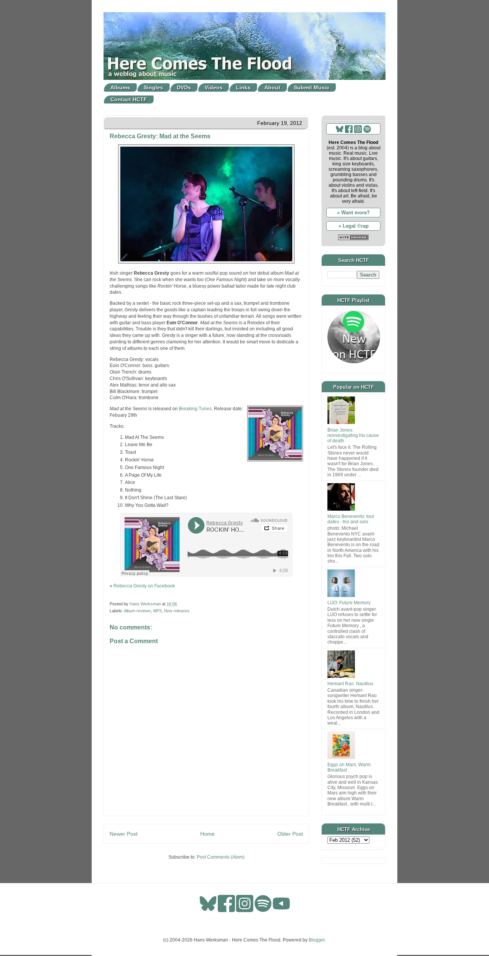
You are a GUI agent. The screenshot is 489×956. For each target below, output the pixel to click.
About (272, 87)
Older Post (290, 834)
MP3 (157, 610)
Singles (153, 87)
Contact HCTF (128, 99)
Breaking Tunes (195, 408)
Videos (214, 87)
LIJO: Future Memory (349, 602)
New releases (176, 610)
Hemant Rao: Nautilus (350, 683)
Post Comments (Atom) (220, 857)
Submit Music (311, 87)
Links (243, 87)
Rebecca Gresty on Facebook (144, 586)
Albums (120, 87)
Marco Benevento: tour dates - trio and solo (350, 519)
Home (207, 834)
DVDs (184, 87)
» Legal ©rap (353, 226)
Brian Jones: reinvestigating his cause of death (353, 435)
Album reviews (137, 610)
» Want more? (353, 212)
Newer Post (124, 834)
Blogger (317, 940)
